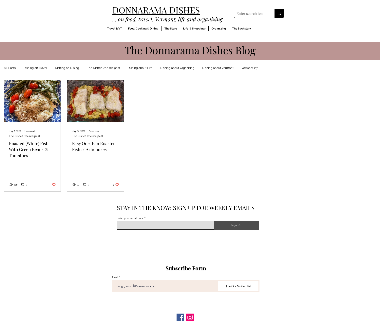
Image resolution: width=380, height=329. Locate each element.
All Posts (10, 68)
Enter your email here (130, 218)
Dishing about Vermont (218, 68)
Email (115, 277)
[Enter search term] (279, 13)
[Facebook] (180, 317)
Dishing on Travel (35, 68)
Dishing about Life (140, 68)
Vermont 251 (249, 68)
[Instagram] (190, 317)
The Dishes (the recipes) (103, 68)
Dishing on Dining (67, 68)
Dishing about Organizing (177, 68)
